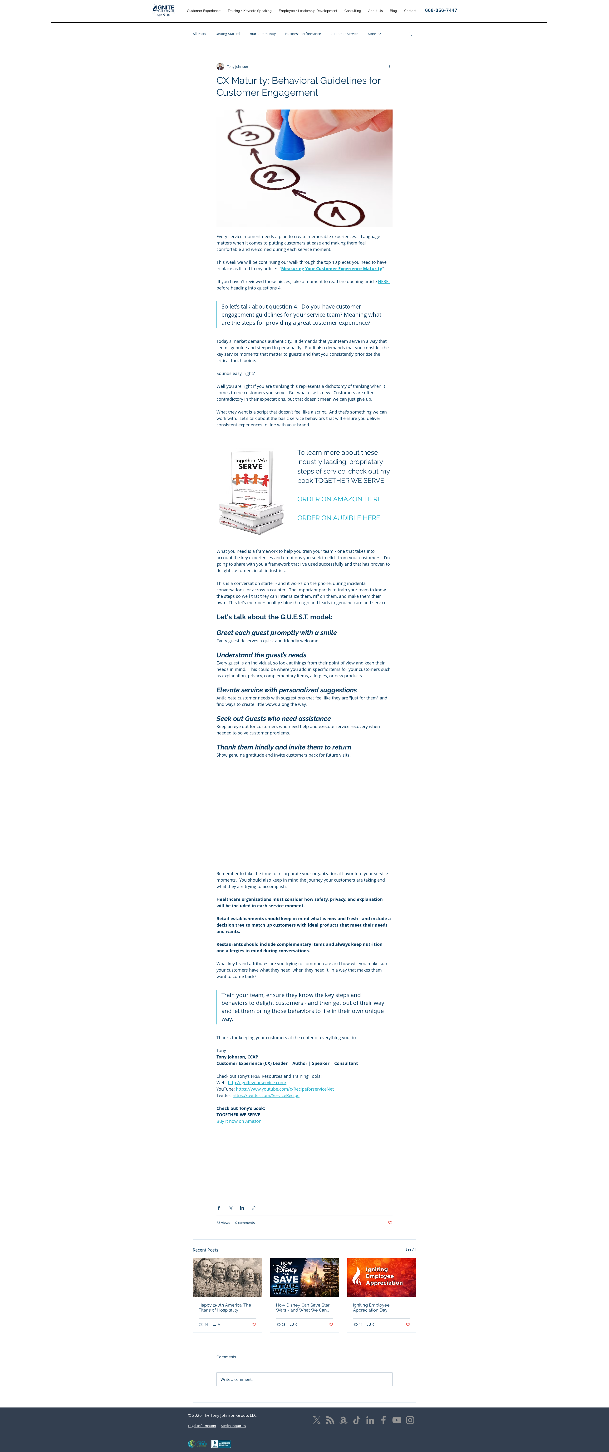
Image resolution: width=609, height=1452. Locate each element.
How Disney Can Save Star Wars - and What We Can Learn (302, 1307)
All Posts (199, 33)
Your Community (262, 33)
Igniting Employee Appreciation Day (371, 1307)
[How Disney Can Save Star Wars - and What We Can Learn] (304, 1277)
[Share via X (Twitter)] (230, 1208)
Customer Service (344, 33)
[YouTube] (396, 1420)
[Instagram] (410, 1420)
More (372, 33)
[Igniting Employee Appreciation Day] (381, 1277)
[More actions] (390, 66)
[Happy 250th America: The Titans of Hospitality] (227, 1277)
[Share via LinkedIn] (242, 1208)
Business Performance (303, 33)
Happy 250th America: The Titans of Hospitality (225, 1307)
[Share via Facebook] (218, 1208)
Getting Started (228, 33)
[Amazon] (343, 1420)
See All (411, 1249)
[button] (203, 11)
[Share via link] (253, 1208)
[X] (316, 1420)
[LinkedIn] (370, 1420)
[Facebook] (383, 1420)
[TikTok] (356, 1420)
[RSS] (330, 1420)
